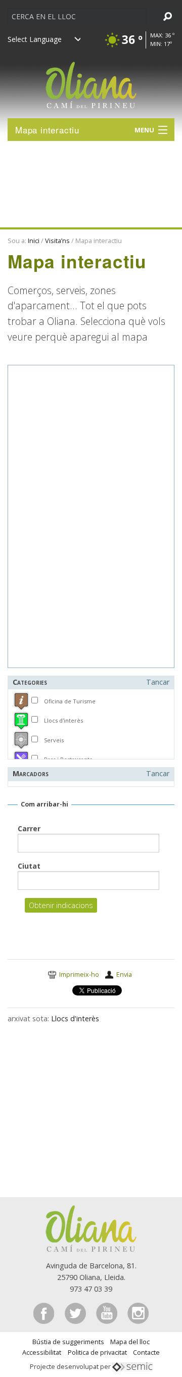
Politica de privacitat (97, 1352)
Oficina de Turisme (70, 701)
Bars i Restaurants (68, 759)
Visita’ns (57, 240)
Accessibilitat (41, 1352)
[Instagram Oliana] (138, 1312)
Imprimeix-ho (79, 974)
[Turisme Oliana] (91, 1227)
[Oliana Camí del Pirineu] (91, 80)
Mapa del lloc (130, 1341)
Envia (124, 974)
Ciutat (29, 866)
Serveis (54, 740)
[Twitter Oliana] (76, 1312)
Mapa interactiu (47, 129)
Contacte (146, 1352)
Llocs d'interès (63, 720)
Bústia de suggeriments (68, 1341)
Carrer (29, 828)
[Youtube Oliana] (107, 1312)
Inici (33, 240)
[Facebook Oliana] (45, 1312)
